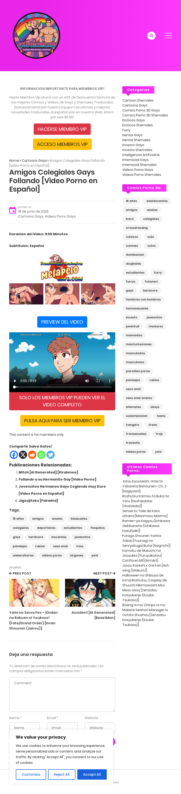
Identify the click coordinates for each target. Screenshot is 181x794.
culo (150, 237)
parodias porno (138, 371)
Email (51, 718)
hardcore (36, 537)
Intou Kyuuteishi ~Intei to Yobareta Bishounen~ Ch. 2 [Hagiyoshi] (144, 486)
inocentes (58, 537)
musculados (135, 353)
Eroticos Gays (133, 120)
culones (132, 246)
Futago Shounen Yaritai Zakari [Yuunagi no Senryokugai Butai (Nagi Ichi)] (146, 540)
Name (14, 718)
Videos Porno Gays (60, 216)
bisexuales (79, 519)
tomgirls (132, 425)
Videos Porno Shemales (141, 174)
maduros (156, 326)
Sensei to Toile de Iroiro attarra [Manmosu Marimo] (145, 513)
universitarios (23, 555)
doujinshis (133, 264)
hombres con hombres (143, 299)
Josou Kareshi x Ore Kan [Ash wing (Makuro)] (145, 568)
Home (14, 160)
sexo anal (60, 546)
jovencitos (82, 537)
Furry (126, 130)
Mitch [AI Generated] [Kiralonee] (48, 472)
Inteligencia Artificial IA (141, 154)
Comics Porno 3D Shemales (145, 115)
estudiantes (73, 528)
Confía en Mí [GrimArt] (140, 560)
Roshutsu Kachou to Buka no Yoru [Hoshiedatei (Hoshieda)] (145, 501)
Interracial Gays (135, 159)
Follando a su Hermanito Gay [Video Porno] (57, 479)
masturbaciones (139, 344)
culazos (132, 237)
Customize (31, 774)
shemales (133, 407)
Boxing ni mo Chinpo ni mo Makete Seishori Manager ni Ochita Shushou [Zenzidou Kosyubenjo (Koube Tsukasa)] (145, 615)
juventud (132, 326)
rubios (40, 546)
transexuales (136, 434)
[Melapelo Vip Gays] (36, 35)
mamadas (134, 335)
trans (152, 425)
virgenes (76, 555)
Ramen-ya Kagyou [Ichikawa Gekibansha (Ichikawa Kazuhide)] (146, 525)
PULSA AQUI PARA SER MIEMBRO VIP (62, 420)
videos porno (52, 555)
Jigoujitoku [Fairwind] (38, 500)
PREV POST (22, 573)
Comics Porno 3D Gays (141, 110)
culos (151, 246)
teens (161, 416)
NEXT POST (102, 573)
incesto (131, 317)
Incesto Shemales (137, 150)
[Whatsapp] (41, 455)
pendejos (20, 546)
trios (79, 546)
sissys (154, 407)
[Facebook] (14, 455)
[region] (61, 757)
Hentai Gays (132, 135)
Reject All (62, 774)
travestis (133, 443)
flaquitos (97, 528)
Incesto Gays (133, 145)
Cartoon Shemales (138, 100)
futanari (151, 282)
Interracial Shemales (139, 164)
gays (16, 537)
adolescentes (157, 201)
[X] (23, 455)
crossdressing (137, 228)
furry (158, 273)
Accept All (92, 774)
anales (57, 519)
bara (130, 219)
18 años (18, 519)
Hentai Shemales (136, 140)
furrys (130, 282)
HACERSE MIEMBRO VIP (62, 129)
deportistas (46, 528)
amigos (38, 519)
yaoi (94, 555)
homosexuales (137, 308)
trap (159, 434)
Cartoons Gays (34, 160)
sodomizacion (136, 416)
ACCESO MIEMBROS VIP (62, 144)
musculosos (135, 362)
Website (91, 718)
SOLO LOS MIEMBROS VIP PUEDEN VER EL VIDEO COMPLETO (62, 401)
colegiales (21, 528)
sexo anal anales (139, 398)
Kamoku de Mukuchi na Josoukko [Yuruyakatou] (142, 553)
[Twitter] (50, 455)
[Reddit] (32, 455)
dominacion (135, 255)
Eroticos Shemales (137, 125)
